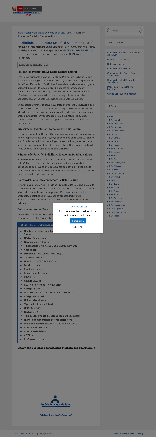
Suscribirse (78, 221)
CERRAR (78, 227)
